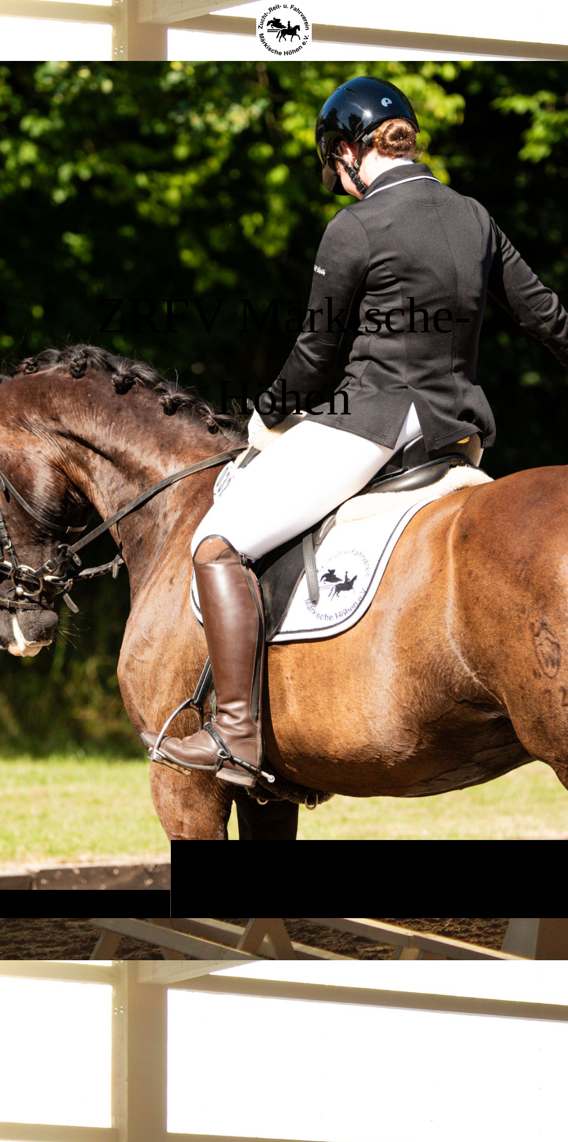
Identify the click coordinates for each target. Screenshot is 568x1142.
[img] (284, 489)
